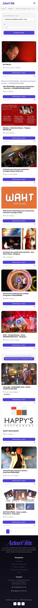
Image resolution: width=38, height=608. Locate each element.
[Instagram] (14, 603)
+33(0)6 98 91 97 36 (20, 587)
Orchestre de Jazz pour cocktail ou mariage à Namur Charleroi (16, 170)
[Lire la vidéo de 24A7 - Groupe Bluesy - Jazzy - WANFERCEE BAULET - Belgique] (19, 322)
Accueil (3, 8)
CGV (19, 572)
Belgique (10, 8)
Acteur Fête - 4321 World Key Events (21, 600)
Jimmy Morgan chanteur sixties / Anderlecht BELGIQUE (15, 471)
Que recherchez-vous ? (11, 16)
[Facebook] (19, 603)
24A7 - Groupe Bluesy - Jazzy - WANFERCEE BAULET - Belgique (14, 336)
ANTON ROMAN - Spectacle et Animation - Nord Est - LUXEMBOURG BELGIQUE (18, 87)
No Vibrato (7, 64)
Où (4, 24)
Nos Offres (19, 561)
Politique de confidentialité (19, 570)
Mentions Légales (19, 567)
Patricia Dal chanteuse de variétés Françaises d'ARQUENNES (16, 294)
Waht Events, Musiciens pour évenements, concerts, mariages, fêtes (18, 211)
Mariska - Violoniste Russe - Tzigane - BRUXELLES (17, 129)
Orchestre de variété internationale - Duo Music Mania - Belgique (18, 253)
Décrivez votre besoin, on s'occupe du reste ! (19, 359)
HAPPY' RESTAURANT (11, 431)
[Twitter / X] (23, 603)
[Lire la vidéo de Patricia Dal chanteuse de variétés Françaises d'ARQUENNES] (19, 280)
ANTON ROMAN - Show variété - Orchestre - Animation (15, 513)
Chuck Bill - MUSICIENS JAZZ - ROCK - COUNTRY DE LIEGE (17, 388)
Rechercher (19, 33)
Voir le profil (6, 76)
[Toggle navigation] (34, 3)
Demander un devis (19, 73)
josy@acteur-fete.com (20, 591)
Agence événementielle (19, 564)
